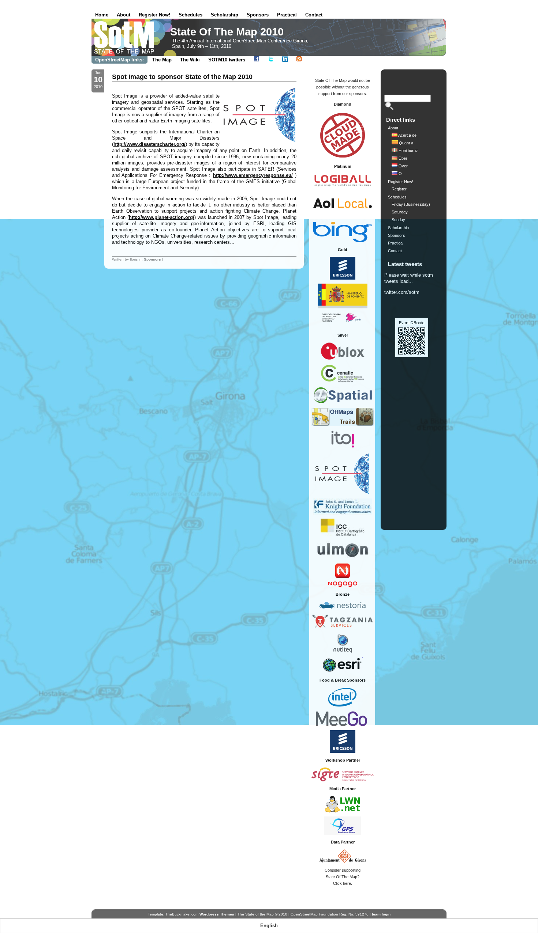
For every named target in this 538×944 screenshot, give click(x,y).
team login (381, 914)
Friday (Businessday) (411, 204)
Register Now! (154, 15)
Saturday (400, 212)
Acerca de (406, 135)
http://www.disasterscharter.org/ (149, 144)
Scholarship (224, 15)
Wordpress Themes (216, 914)
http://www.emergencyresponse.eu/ (253, 175)
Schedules (190, 15)
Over (402, 166)
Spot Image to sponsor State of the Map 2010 (182, 76)
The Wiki (190, 59)
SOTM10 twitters (226, 59)
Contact (313, 15)
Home (101, 15)
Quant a (405, 143)
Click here (342, 883)
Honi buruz (407, 150)
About (123, 15)
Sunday (398, 219)
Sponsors (258, 15)
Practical (287, 15)
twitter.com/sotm (401, 292)
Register (399, 189)
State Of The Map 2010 (227, 32)
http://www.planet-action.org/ (161, 217)
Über (402, 158)
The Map (162, 59)
